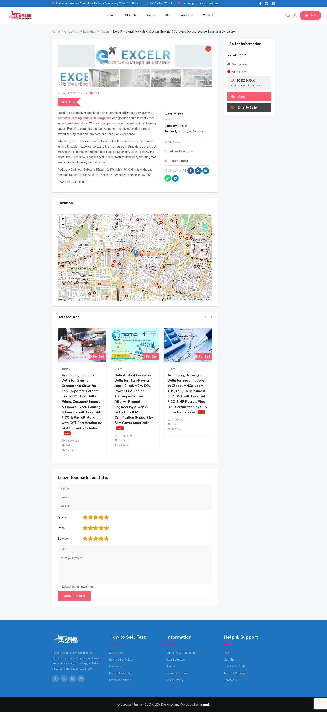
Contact (208, 15)
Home (110, 15)
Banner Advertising (120, 673)
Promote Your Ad (120, 680)
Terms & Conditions (236, 673)
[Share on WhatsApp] (167, 178)
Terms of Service (177, 673)
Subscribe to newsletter (78, 586)
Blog (168, 15)
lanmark (204, 704)
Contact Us (231, 680)
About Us (187, 15)
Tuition (183, 125)
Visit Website (240, 64)
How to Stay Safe (235, 666)
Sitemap (171, 666)
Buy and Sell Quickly (121, 659)
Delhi (69, 445)
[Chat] (287, 15)
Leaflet (174, 299)
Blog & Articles (175, 659)
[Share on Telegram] (175, 178)
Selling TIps (116, 652)
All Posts (130, 15)
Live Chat (229, 659)
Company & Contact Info (182, 652)
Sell (313, 15)
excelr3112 (236, 55)
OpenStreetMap (190, 299)
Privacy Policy (174, 680)
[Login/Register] (294, 15)
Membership (117, 666)
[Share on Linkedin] (205, 170)
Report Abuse (179, 160)
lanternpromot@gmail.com (200, 3)
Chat (241, 96)
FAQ (226, 652)
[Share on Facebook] (190, 170)
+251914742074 (161, 3)
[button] (135, 253)
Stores (150, 15)
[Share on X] (198, 170)
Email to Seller (247, 107)
